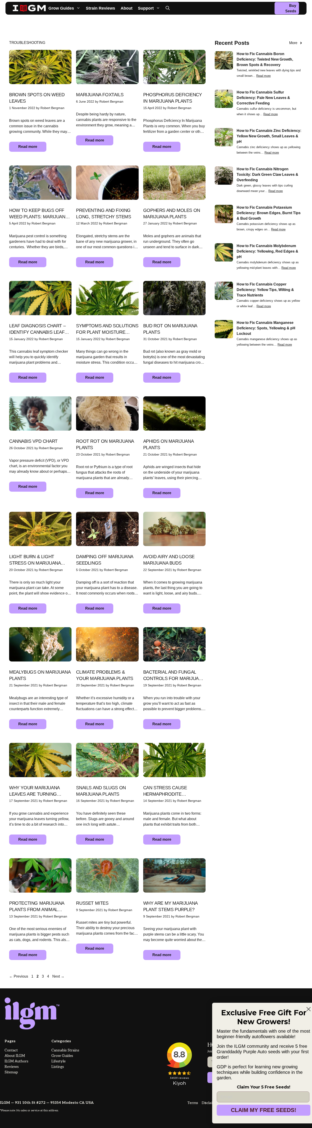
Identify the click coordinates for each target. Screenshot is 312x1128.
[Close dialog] (301, 1003)
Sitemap (11, 1072)
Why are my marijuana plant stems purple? (170, 906)
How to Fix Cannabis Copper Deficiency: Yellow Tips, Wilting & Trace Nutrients (265, 289)
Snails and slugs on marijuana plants (101, 791)
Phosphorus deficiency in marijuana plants (172, 98)
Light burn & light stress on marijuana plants (35, 560)
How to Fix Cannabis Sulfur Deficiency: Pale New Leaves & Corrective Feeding (263, 97)
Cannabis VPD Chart (33, 441)
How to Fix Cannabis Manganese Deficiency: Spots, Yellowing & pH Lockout (266, 328)
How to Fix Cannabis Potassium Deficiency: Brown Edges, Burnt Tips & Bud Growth (269, 212)
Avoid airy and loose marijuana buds (169, 559)
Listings (57, 1067)
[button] (167, 8)
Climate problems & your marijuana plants (104, 675)
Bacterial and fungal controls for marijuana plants (173, 675)
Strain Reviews (100, 8)
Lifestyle (58, 1061)
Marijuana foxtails (99, 94)
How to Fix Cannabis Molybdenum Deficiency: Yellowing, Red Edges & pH (267, 251)
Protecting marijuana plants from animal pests (36, 907)
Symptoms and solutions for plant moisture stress (107, 329)
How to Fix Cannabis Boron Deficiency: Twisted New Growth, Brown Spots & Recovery (265, 59)
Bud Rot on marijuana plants (170, 329)
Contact (11, 1050)
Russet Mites (92, 903)
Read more (27, 147)
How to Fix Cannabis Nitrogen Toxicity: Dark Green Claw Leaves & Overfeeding (267, 174)
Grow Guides (61, 8)
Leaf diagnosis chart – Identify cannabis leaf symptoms (37, 329)
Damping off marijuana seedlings (104, 559)
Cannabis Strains (65, 1050)
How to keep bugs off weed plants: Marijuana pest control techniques (38, 214)
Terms (192, 1103)
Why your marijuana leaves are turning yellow (34, 791)
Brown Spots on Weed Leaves (36, 98)
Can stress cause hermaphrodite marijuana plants (165, 791)
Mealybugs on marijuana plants (39, 675)
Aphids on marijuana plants (168, 444)
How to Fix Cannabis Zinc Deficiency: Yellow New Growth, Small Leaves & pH (269, 136)
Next (58, 976)
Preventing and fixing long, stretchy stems (103, 213)
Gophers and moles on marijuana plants (171, 213)
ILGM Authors (16, 1061)
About (126, 8)
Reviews (12, 1067)
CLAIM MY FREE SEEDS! (256, 1110)
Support (146, 8)
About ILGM (15, 1056)
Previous (18, 976)
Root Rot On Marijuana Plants (105, 444)
